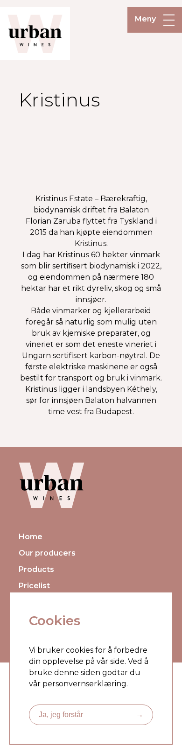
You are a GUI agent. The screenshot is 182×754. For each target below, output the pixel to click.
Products (36, 569)
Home (30, 536)
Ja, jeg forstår (91, 715)
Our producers (47, 553)
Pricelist (34, 585)
